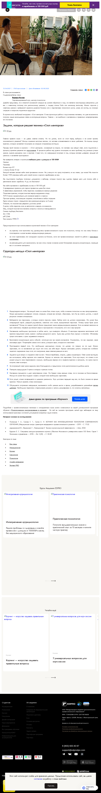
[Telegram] (94, 90)
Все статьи (13, 444)
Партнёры (29, 737)
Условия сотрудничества (70, 726)
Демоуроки (5, 726)
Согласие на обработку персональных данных (77, 731)
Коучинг (12, 451)
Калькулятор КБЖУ (8, 732)
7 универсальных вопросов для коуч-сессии (69, 660)
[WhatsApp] (91, 90)
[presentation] (47, 581)
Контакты (29, 728)
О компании (30, 706)
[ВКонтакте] (86, 90)
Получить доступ (79, 399)
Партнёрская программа (34, 734)
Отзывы (29, 724)
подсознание (31, 150)
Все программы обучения (10, 729)
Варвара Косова (18, 97)
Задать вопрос (31, 731)
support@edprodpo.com (73, 750)
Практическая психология (66, 518)
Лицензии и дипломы (33, 715)
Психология (14, 458)
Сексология (14, 455)
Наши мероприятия (8, 723)
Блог (28, 718)
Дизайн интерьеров (16, 462)
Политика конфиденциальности (72, 729)
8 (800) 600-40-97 (70, 746)
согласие (38, 779)
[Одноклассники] (88, 90)
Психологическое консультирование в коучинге (28, 410)
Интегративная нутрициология (22, 522)
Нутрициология (15, 448)
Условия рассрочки (33, 721)
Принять (51, 786)
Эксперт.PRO (14, 465)
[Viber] (97, 90)
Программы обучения (66, 10)
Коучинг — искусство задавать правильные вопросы (22, 662)
